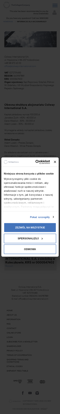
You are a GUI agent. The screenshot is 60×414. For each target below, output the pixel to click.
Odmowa (30, 249)
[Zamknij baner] (55, 162)
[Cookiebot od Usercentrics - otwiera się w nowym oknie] (37, 162)
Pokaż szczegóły (40, 217)
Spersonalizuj (28, 238)
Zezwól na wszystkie (30, 227)
